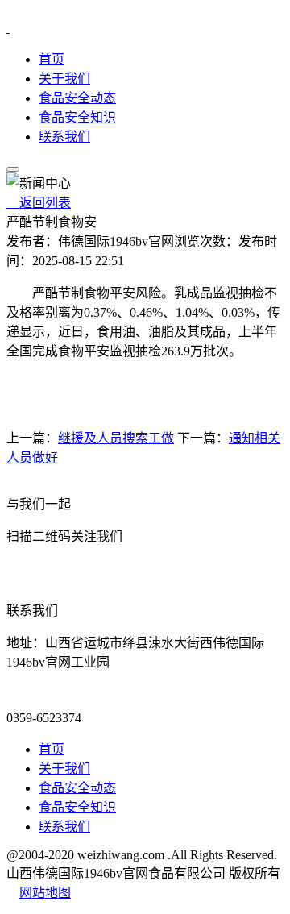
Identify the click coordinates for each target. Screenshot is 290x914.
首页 (51, 59)
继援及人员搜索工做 (116, 438)
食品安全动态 (77, 98)
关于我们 (64, 78)
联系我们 (64, 136)
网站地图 (45, 892)
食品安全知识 (77, 117)
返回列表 (38, 203)
